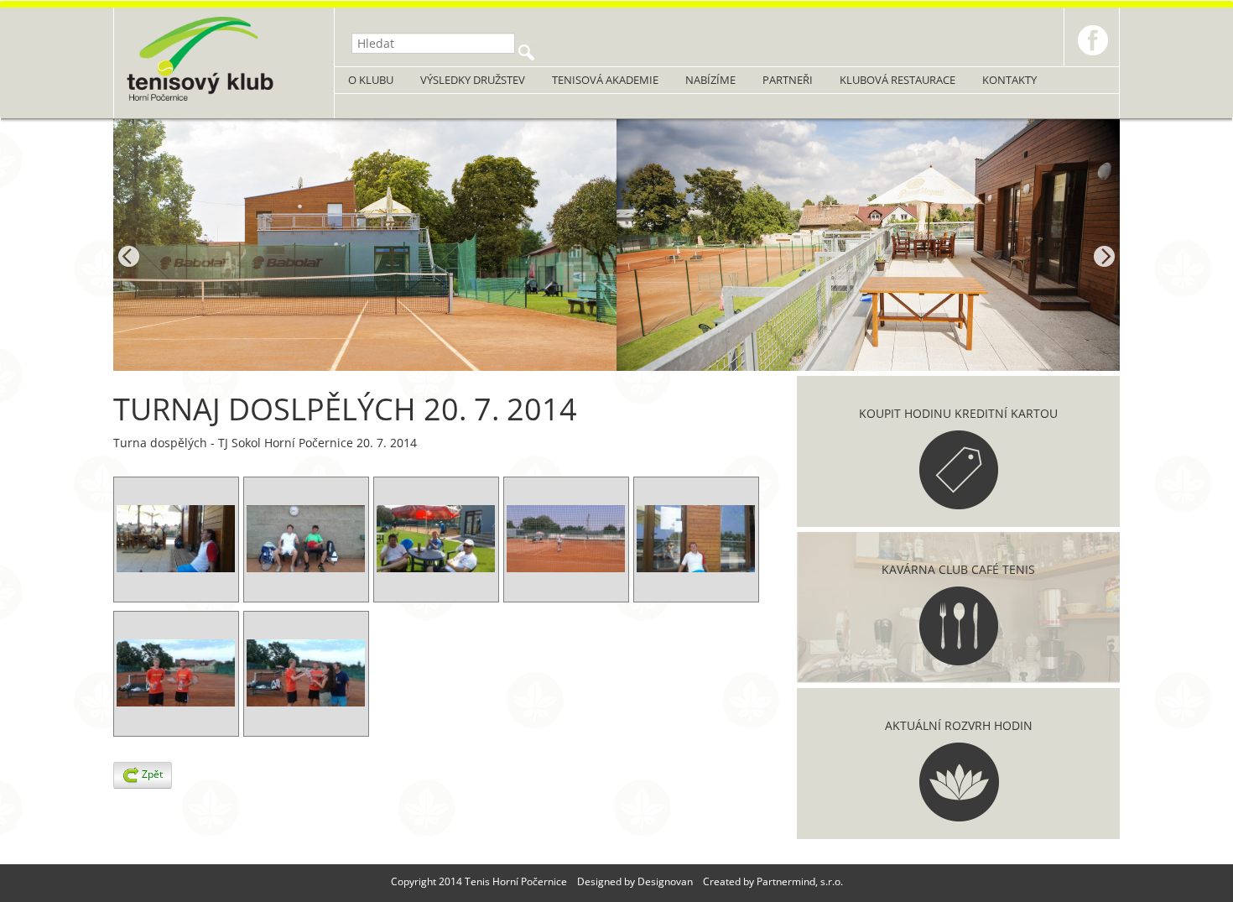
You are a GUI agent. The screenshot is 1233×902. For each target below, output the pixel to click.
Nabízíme (710, 79)
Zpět (151, 774)
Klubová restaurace (897, 79)
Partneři (787, 79)
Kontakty (1009, 79)
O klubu (370, 79)
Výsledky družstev (472, 79)
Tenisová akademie (605, 79)
